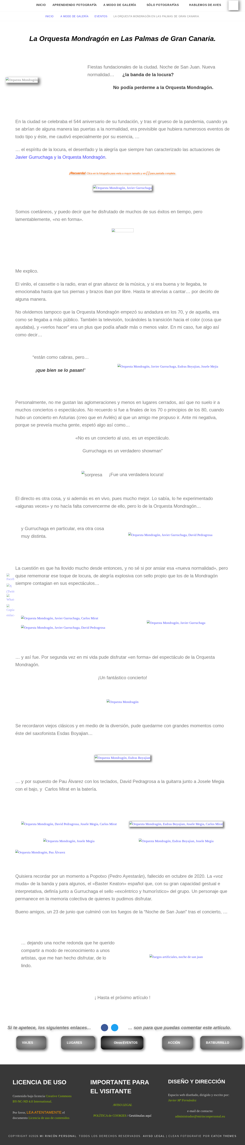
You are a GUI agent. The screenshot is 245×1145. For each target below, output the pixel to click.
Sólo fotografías (163, 5)
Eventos (101, 16)
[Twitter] (114, 1027)
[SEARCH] (233, 5)
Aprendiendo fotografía (74, 5)
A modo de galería (119, 5)
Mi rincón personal (58, 1136)
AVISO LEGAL (154, 1136)
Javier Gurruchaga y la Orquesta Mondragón (60, 157)
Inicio (41, 5)
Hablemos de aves (205, 5)
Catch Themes (224, 1136)
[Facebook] (104, 1027)
